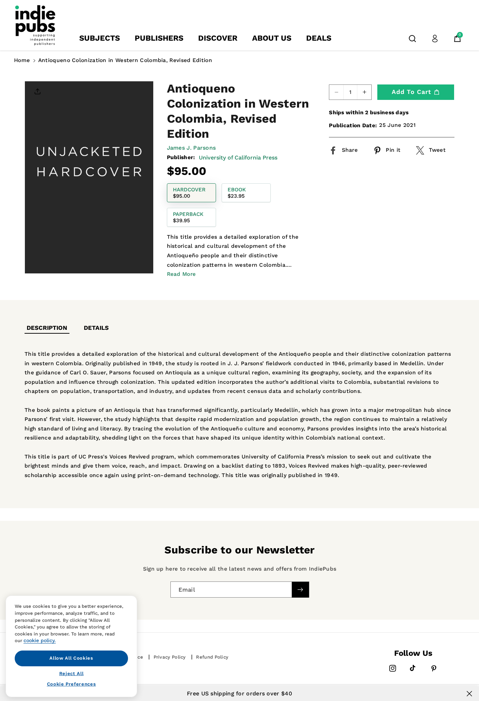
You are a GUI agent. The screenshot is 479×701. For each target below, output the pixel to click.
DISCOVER (217, 38)
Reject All (71, 673)
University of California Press (238, 157)
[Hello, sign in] (435, 38)
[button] (412, 38)
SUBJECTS (99, 38)
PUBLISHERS (159, 38)
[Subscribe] (300, 589)
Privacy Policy (170, 657)
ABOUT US (271, 38)
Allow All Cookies (71, 658)
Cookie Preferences (71, 684)
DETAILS (96, 327)
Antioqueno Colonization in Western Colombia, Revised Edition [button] (125, 60)
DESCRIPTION (47, 327)
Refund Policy (212, 657)
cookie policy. (39, 640)
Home (22, 60)
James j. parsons (191, 147)
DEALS (318, 38)
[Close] (469, 693)
